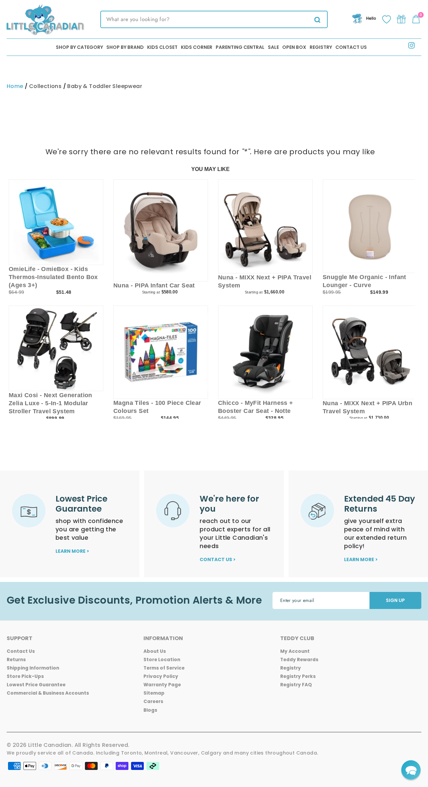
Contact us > (218, 559)
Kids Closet (162, 47)
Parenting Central (240, 47)
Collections (45, 86)
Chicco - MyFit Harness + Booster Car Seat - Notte (255, 407)
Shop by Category (79, 47)
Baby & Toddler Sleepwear (104, 86)
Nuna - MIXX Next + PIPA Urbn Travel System (367, 407)
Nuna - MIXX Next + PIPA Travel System (264, 281)
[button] (411, 770)
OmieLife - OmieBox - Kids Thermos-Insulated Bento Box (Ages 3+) (53, 277)
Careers (153, 701)
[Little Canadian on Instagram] (411, 46)
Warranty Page (162, 685)
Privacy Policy (160, 676)
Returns (16, 660)
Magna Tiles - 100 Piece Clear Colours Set (157, 407)
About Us (154, 651)
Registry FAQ (296, 685)
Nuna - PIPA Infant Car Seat (154, 285)
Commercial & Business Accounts (48, 693)
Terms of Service (164, 668)
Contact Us (351, 47)
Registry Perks (298, 676)
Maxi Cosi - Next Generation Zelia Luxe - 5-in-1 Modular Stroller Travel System (50, 403)
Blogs (150, 710)
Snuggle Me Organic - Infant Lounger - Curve (364, 281)
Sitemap (154, 693)
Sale (273, 47)
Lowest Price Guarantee (36, 685)
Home (15, 86)
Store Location (161, 660)
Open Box (294, 47)
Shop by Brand (125, 47)
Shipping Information (33, 668)
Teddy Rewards (299, 660)
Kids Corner (196, 47)
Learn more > (72, 551)
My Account (295, 651)
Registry (321, 47)
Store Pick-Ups (25, 676)
